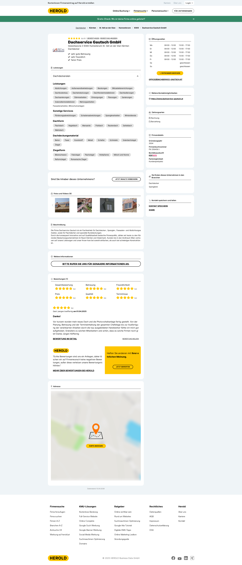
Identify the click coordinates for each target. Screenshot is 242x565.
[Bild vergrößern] (67, 201)
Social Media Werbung (89, 534)
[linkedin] (186, 558)
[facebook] (173, 558)
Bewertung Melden (131, 339)
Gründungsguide (121, 539)
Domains (83, 543)
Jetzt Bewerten (123, 367)
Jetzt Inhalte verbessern (126, 179)
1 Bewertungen (93, 38)
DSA (151, 530)
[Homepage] (58, 11)
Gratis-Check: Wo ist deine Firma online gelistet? (121, 19)
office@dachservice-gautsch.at (165, 79)
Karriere (167, 3)
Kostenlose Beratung (88, 512)
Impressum (154, 521)
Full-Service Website (88, 516)
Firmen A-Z (55, 521)
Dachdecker (154, 183)
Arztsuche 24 (56, 530)
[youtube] (180, 558)
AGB (151, 516)
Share (152, 210)
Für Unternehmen (183, 11)
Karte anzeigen (96, 446)
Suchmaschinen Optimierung (92, 539)
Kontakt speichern (158, 206)
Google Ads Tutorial (123, 525)
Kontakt (181, 521)
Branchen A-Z (56, 525)
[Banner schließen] (193, 19)
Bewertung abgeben (108, 38)
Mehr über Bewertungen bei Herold (73, 370)
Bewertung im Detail (65, 339)
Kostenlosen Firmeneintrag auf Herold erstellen (71, 3)
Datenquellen (155, 512)
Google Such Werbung (89, 525)
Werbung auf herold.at (60, 534)
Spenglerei (153, 187)
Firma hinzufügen (57, 512)
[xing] (192, 558)
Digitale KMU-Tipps (122, 530)
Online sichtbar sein (123, 512)
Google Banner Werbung (90, 530)
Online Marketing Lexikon (125, 534)
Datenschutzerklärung (159, 525)
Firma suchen (56, 516)
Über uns (177, 3)
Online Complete (86, 521)
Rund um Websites (122, 516)
